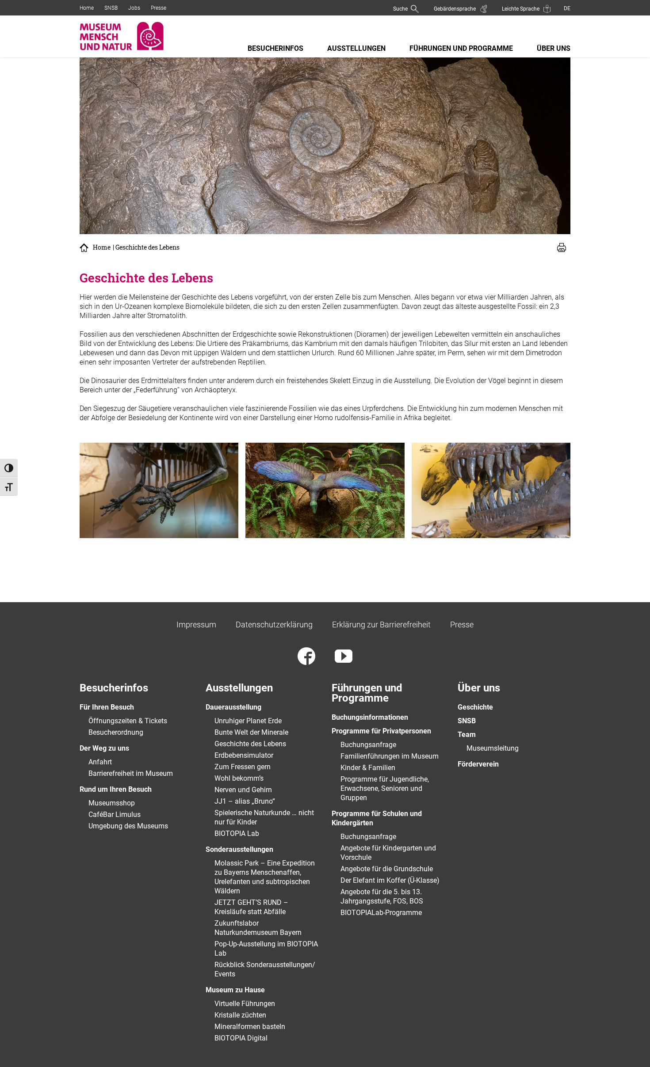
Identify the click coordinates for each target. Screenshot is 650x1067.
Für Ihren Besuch (107, 707)
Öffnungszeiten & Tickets (127, 721)
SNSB (111, 8)
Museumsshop (111, 803)
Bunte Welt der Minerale (251, 732)
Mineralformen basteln (249, 1026)
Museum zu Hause (235, 990)
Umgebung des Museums (128, 826)
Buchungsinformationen (370, 717)
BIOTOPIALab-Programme (381, 912)
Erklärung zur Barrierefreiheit (381, 624)
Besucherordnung (115, 732)
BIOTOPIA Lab (236, 833)
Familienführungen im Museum (389, 756)
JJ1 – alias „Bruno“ (244, 801)
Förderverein (478, 764)
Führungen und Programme (461, 48)
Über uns (553, 48)
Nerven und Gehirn (243, 790)
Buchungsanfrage (368, 744)
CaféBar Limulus (114, 814)
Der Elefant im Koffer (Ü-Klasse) (390, 880)
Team (467, 734)
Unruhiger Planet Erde (248, 721)
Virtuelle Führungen (244, 1003)
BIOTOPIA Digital (241, 1038)
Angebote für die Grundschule (386, 869)
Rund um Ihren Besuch (116, 789)
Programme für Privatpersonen (381, 731)
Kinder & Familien (367, 767)
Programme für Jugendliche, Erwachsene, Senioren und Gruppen (384, 788)
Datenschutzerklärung (274, 624)
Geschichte (475, 707)
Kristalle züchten (240, 1015)
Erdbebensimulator (243, 755)
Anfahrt (100, 762)
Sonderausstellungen (239, 849)
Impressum (196, 624)
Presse (158, 8)
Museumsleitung (492, 748)
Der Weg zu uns (104, 748)
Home (87, 8)
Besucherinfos (275, 48)
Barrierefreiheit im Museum (130, 773)
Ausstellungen (356, 48)
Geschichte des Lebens (250, 744)
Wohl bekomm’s (239, 778)
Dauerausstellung (233, 707)
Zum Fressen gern (242, 767)
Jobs (134, 8)
